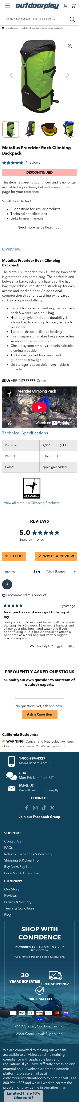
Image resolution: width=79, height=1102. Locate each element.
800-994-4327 (13, 1083)
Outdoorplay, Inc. (50, 1026)
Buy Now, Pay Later (19, 866)
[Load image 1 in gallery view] (11, 129)
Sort (37, 572)
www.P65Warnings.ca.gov (46, 746)
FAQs (8, 847)
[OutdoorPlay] (3, 28)
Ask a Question (42, 715)
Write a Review (59, 557)
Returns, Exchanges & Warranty (28, 854)
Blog (7, 915)
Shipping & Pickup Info (21, 860)
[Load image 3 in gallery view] (49, 129)
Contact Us (12, 841)
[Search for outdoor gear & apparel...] (72, 19)
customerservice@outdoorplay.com (30, 1078)
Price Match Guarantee (21, 873)
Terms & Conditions (19, 908)
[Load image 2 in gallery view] (29, 129)
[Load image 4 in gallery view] (68, 129)
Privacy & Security (17, 902)
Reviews (10, 895)
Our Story (11, 889)
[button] (73, 6)
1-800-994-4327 (32, 758)
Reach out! (53, 227)
